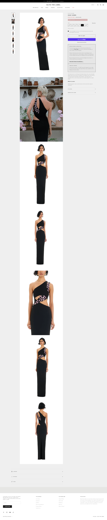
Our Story (38, 498)
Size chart (94, 22)
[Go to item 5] (13, 39)
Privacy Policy (38, 506)
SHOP (42, 7)
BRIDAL (47, 7)
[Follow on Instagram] (6, 512)
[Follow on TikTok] (13, 512)
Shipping (60, 502)
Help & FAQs (61, 498)
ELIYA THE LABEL (71, 13)
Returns (60, 504)
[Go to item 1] (13, 15)
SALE (73, 7)
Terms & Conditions (40, 504)
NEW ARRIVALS (36, 7)
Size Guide (61, 500)
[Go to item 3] (13, 27)
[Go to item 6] (13, 45)
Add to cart (81, 35)
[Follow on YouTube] (10, 512)
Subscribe (7, 506)
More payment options (81, 42)
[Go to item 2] (13, 21)
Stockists (38, 500)
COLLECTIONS (60, 7)
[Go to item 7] (13, 51)
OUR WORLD (67, 7)
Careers (37, 502)
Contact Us (38, 508)
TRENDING (53, 7)
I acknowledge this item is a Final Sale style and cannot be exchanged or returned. (81, 32)
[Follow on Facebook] (3, 512)
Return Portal (61, 506)
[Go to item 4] (13, 33)
